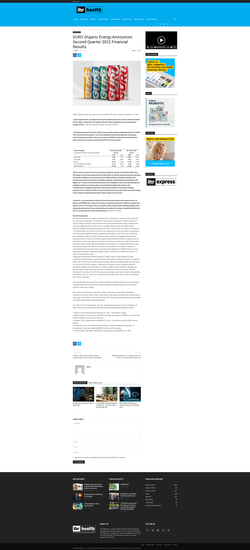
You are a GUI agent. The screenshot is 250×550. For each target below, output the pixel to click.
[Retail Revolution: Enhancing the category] (78, 496)
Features (92, 19)
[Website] (170, 24)
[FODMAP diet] (114, 486)
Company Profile (103, 19)
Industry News (115, 19)
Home (75, 19)
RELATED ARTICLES (80, 383)
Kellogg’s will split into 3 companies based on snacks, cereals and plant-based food (126, 357)
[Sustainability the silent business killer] (78, 506)
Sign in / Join (76, 1)
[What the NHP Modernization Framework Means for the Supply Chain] (130, 394)
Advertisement (150, 545)
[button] (174, 19)
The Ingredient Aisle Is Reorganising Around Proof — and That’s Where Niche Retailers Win (106, 405)
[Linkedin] (164, 24)
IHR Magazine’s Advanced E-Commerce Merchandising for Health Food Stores (93, 486)
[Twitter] (167, 24)
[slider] (159, 47)
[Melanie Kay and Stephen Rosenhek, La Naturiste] (114, 496)
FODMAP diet (125, 484)
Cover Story (83, 19)
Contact (175, 545)
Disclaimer (159, 545)
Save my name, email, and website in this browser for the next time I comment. (100, 457)
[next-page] (77, 411)
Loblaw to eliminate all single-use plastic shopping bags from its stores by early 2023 (87, 357)
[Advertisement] (107, 130)
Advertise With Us (151, 19)
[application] (161, 40)
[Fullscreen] (175, 47)
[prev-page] (74, 411)
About (142, 545)
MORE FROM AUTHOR (95, 383)
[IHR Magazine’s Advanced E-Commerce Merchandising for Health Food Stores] (78, 486)
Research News (127, 19)
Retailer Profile (139, 19)
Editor (76, 50)
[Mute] (171, 47)
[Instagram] (160, 24)
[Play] (148, 47)
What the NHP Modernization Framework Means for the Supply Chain (129, 405)
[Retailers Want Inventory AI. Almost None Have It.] (83, 394)
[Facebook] (157, 24)
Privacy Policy (167, 545)
